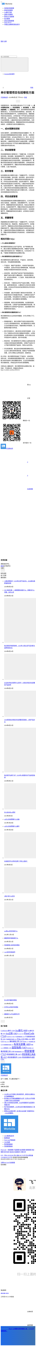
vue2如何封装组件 (9, 952)
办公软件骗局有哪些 (10, 1000)
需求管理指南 (8, 1144)
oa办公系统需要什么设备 (11, 819)
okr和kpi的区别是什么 (11, 931)
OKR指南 (7, 1142)
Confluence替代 (8, 1031)
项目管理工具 (14, 1054)
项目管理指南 (8, 1146)
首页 (9, 74)
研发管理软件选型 (8, 1044)
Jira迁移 (12, 1033)
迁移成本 (7, 1048)
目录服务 (17, 1152)
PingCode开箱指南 (9, 1140)
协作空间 (6, 1152)
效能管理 (28, 1150)
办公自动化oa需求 (9, 812)
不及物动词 (4, 97)
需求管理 (30, 1048)
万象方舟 (23, 1152)
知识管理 (7, 18)
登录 (2, 41)
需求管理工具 (8, 1051)
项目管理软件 (15, 1057)
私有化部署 (22, 1044)
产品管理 (16, 1150)
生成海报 (30, 489)
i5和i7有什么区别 (9, 896)
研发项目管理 (8, 10)
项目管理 (10, 1150)
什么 (21, 1039)
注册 (5, 41)
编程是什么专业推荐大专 (12, 1014)
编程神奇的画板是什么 (11, 938)
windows (11, 1036)
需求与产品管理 (9, 16)
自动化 (12, 1152)
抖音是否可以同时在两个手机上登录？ (16, 861)
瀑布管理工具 (16, 1041)
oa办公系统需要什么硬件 (11, 826)
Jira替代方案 (8, 12)
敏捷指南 (7, 1138)
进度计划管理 (8, 14)
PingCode (3, 1150)
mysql (21, 1033)
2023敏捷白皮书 (9, 1136)
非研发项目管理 (9, 8)
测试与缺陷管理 (9, 20)
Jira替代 (21, 1030)
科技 (25, 97)
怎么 (6, 1041)
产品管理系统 (20, 1036)
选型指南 (19, 1047)
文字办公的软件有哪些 (11, 1007)
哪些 (28, 1039)
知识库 (25, 1041)
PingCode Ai (7, 22)
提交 (2, 568)
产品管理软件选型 (11, 1039)
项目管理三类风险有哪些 (12, 945)
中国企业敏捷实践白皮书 (12, 24)
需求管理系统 (19, 1051)
